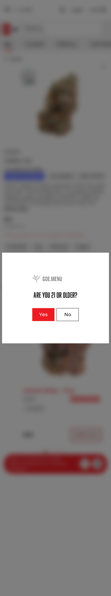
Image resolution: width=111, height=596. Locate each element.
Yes (43, 314)
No (67, 314)
